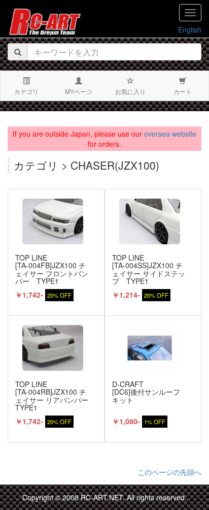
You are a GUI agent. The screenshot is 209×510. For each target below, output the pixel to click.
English (189, 29)
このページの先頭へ (169, 472)
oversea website (170, 134)
